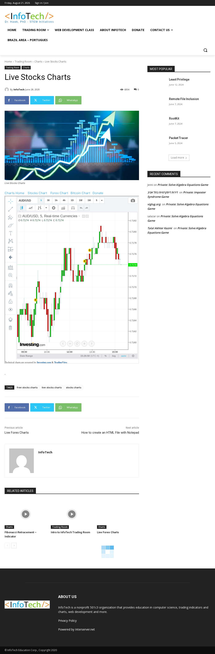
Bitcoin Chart (80, 193)
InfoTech (19, 89)
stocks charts (73, 387)
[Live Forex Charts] (118, 514)
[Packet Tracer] (156, 142)
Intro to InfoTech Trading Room (70, 532)
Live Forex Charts (17, 432)
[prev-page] (7, 545)
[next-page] (14, 545)
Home (8, 61)
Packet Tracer (178, 138)
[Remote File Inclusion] (156, 103)
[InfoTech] (7, 89)
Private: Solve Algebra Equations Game (182, 185)
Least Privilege (179, 79)
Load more (177, 157)
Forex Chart (59, 193)
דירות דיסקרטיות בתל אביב (162, 192)
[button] (205, 50)
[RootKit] (156, 123)
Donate (98, 193)
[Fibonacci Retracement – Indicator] (26, 514)
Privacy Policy (67, 621)
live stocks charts (52, 387)
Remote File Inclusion (184, 99)
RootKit (174, 118)
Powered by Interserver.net (76, 629)
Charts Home (14, 193)
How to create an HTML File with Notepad (110, 432)
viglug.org (153, 204)
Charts (38, 61)
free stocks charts (27, 387)
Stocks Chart (37, 193)
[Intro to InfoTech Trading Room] (72, 514)
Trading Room (23, 61)
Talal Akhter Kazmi (159, 228)
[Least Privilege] (156, 84)
